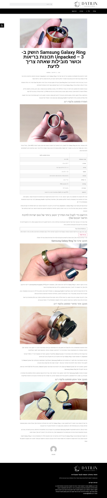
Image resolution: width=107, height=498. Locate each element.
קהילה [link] (94, 11)
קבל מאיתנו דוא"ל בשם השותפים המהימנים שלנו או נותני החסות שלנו (38, 231)
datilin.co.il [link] (92, 486)
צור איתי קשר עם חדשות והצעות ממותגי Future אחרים (72, 231)
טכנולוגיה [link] (48, 72)
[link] (2, 25)
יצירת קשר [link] (74, 11)
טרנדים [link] (81, 11)
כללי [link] (89, 11)
